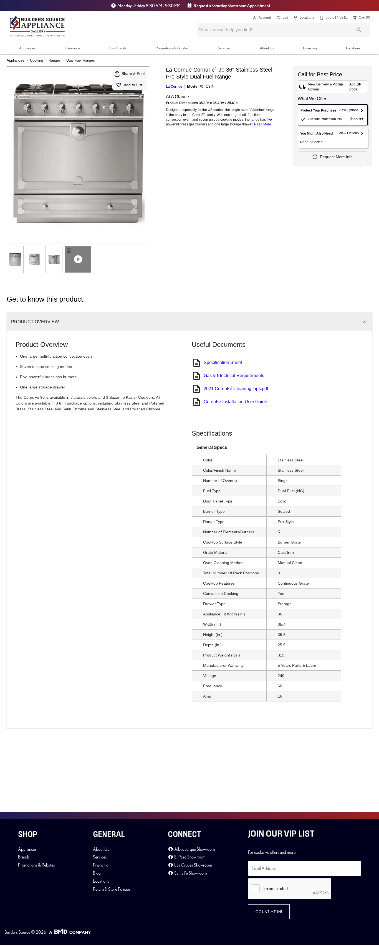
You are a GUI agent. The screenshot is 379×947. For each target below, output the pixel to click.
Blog (97, 872)
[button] (254, 17)
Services (224, 48)
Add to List (133, 85)
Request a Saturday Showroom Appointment (231, 5)
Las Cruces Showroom (192, 864)
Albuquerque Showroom (194, 849)
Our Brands (118, 48)
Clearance (72, 48)
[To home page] (37, 26)
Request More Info (336, 157)
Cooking (36, 60)
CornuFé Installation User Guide (235, 401)
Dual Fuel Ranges (80, 60)
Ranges (55, 60)
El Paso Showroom (189, 856)
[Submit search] (359, 30)
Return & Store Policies (111, 889)
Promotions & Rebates (172, 48)
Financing (310, 48)
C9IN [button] (210, 86)
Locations (353, 48)
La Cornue (174, 87)
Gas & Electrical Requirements (234, 375)
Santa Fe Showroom (190, 872)
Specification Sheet (223, 362)
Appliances (27, 48)
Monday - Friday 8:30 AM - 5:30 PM (149, 5)
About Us (267, 48)
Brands (24, 856)
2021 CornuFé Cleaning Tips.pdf (236, 388)
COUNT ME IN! (269, 912)
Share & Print (133, 73)
